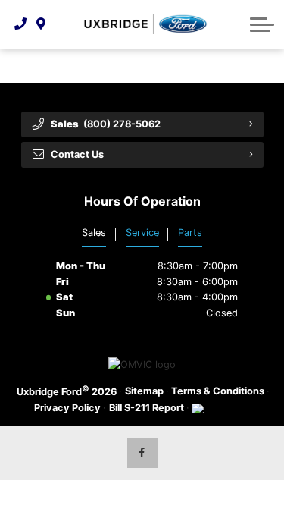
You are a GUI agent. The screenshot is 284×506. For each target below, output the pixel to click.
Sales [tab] (94, 232)
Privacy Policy (67, 407)
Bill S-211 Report (146, 407)
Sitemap (144, 391)
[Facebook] (142, 453)
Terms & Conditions (217, 391)
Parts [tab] (190, 232)
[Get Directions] (41, 24)
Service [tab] (142, 232)
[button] (262, 24)
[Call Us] (21, 24)
